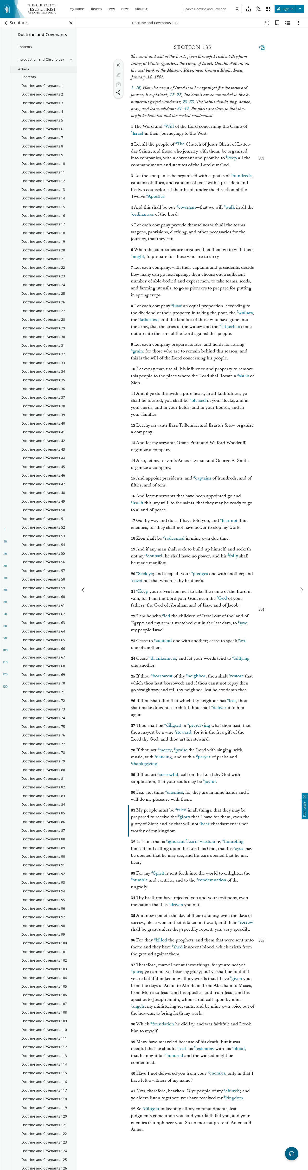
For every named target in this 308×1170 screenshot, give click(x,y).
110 (4, 662)
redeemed (175, 538)
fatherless (149, 320)
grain (138, 351)
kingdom (234, 1098)
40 (5, 577)
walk (230, 207)
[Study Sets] (266, 23)
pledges (200, 574)
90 (5, 638)
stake (244, 376)
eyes (239, 849)
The (181, 144)
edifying (242, 658)
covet (137, 581)
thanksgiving (144, 764)
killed (161, 940)
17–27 (175, 95)
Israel (137, 133)
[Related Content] (288, 23)
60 (5, 602)
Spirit (158, 873)
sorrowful (168, 775)
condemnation (212, 880)
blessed (198, 400)
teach (138, 503)
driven (176, 905)
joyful (210, 782)
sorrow (246, 923)
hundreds (241, 176)
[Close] (118, 65)
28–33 (188, 102)
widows (245, 313)
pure (137, 972)
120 (4, 674)
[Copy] (118, 85)
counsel (154, 556)
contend (164, 641)
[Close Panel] (71, 23)
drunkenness (163, 658)
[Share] (118, 92)
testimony (204, 1049)
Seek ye (145, 574)
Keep (143, 591)
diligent (173, 725)
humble (140, 880)
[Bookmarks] (277, 23)
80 (5, 626)
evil (243, 641)
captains (203, 478)
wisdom (207, 842)
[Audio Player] (291, 1153)
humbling (234, 842)
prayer (204, 757)
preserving (199, 725)
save (243, 623)
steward (183, 732)
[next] (301, 590)
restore (237, 676)
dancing (164, 757)
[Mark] (118, 75)
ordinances (143, 214)
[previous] (84, 590)
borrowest (162, 676)
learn (192, 842)
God (222, 598)
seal (182, 1049)
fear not (229, 521)
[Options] (298, 23)
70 (5, 614)
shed (178, 947)
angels (138, 1006)
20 (5, 553)
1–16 (135, 88)
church (232, 1091)
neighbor (196, 676)
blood (239, 1049)
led (167, 616)
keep (232, 158)
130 (4, 686)
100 (4, 650)
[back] (6, 23)
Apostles (156, 196)
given (236, 979)
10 (5, 541)
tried (181, 810)
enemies (175, 792)
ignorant (176, 842)
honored (174, 1056)
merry (165, 750)
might (138, 257)
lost (232, 701)
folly (233, 556)
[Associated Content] (262, 48)
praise (181, 750)
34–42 (182, 109)
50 (5, 590)
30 (5, 565)
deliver (219, 708)
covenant (187, 207)
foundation (163, 1024)
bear (177, 306)
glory (185, 817)
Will (169, 126)
